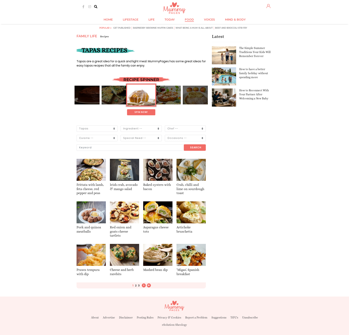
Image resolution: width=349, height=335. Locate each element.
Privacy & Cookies (169, 317)
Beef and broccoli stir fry (231, 28)
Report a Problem (196, 317)
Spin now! (141, 112)
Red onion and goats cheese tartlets (120, 231)
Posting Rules (145, 317)
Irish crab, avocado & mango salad (124, 187)
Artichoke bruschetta (184, 229)
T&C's (234, 317)
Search (195, 147)
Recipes (104, 36)
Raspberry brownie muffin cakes (153, 28)
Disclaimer (126, 317)
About (95, 317)
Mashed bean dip (155, 270)
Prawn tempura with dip (88, 272)
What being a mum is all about (194, 28)
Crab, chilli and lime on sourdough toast (190, 189)
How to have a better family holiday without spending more (253, 73)
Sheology (181, 324)
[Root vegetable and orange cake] (141, 95)
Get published (121, 28)
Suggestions (218, 317)
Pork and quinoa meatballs (89, 229)
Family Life (87, 36)
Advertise (109, 317)
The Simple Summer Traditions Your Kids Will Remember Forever (255, 51)
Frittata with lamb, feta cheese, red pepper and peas (90, 189)
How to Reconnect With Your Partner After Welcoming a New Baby (254, 94)
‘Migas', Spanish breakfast (188, 272)
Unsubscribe (250, 317)
